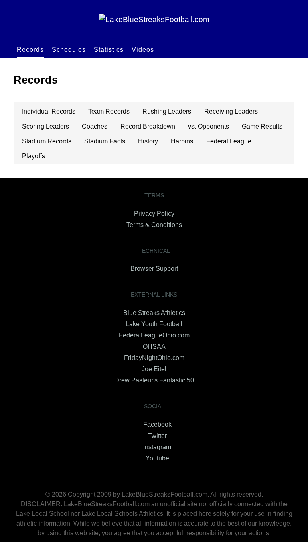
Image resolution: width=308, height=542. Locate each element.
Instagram (157, 447)
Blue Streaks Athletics (154, 312)
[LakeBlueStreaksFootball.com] (154, 19)
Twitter (157, 435)
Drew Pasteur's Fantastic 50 (154, 380)
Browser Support (154, 268)
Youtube (157, 458)
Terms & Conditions (154, 224)
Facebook (157, 424)
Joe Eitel (154, 369)
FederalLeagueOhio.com (154, 335)
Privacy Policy (154, 213)
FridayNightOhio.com (154, 357)
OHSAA (154, 346)
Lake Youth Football (154, 324)
